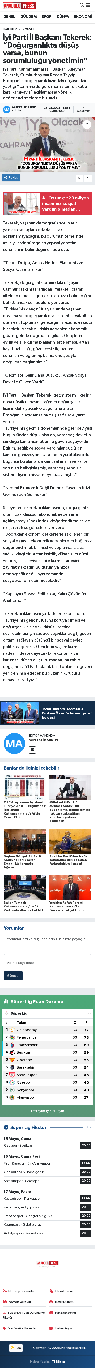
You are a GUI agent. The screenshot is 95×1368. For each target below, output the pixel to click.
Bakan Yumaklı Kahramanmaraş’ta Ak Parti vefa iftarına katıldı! (23, 906)
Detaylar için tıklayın (47, 1111)
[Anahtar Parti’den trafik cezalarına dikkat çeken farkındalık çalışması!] (70, 841)
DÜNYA (63, 17)
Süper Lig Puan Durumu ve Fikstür (24, 1315)
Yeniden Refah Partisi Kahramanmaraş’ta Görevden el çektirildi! (66, 906)
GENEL (9, 17)
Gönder (13, 976)
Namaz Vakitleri (20, 1302)
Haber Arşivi (63, 1328)
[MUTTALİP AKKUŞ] (14, 743)
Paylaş (13, 177)
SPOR (46, 17)
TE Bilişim (58, 1361)
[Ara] (82, 6)
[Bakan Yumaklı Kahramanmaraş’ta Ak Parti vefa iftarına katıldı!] (25, 887)
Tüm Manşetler (65, 1312)
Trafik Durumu (64, 1302)
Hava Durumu (64, 1291)
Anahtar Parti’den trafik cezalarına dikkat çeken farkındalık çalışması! (68, 860)
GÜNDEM (28, 17)
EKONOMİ (83, 17)
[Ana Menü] (88, 6)
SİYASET (28, 29)
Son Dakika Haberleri (22, 1328)
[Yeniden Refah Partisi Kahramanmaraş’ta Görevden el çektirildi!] (70, 887)
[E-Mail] (32, 750)
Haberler (10, 29)
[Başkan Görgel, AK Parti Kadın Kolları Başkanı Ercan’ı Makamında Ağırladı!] (25, 841)
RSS (18, 1347)
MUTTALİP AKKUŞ (43, 740)
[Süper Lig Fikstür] (89, 1127)
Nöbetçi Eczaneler (21, 1291)
